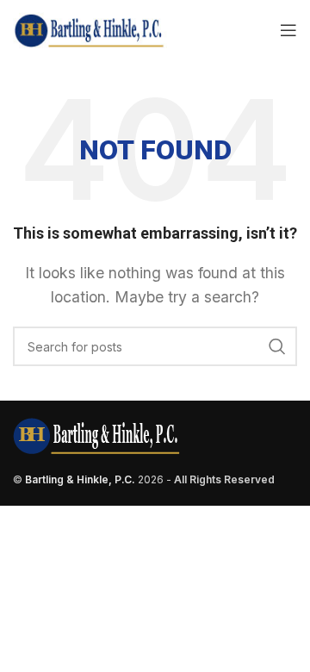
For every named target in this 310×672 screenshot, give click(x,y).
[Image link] (96, 435)
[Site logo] (90, 28)
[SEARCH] (277, 346)
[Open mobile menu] (288, 30)
